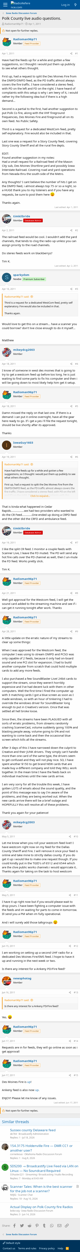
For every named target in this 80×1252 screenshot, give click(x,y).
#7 (76, 542)
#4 (76, 363)
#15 (76, 1075)
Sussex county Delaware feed (33, 1130)
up (29, 1082)
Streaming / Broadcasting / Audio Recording (49, 1174)
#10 (76, 836)
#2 (76, 230)
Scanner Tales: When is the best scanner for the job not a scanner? (41, 1188)
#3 (76, 289)
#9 (76, 631)
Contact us (9, 1248)
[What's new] (75, 4)
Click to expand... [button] (40, 496)
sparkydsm (21, 275)
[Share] (71, 53)
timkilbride (21, 216)
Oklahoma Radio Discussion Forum (43, 1154)
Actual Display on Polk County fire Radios (41, 1207)
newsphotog (22, 978)
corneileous (16, 1154)
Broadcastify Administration (34, 1134)
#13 (76, 992)
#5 (76, 406)
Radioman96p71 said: (16, 296)
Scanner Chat (25, 1194)
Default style (12, 1243)
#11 (76, 895)
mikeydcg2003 (24, 350)
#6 (76, 457)
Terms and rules (27, 1248)
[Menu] (5, 5)
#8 (76, 593)
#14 (76, 1041)
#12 (76, 946)
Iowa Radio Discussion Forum (37, 1210)
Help (60, 1248)
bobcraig (15, 1210)
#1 (76, 53)
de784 (13, 1134)
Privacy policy (47, 1248)
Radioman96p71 (14, 24)
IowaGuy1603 (23, 442)
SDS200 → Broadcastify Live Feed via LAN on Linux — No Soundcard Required (44, 1168)
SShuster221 (17, 1174)
